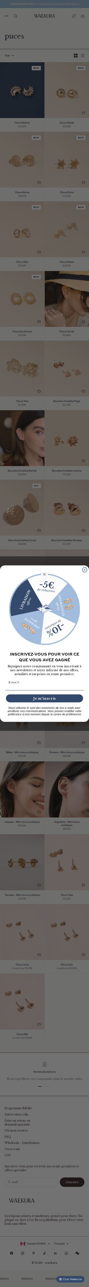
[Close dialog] (84, 569)
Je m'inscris (44, 698)
